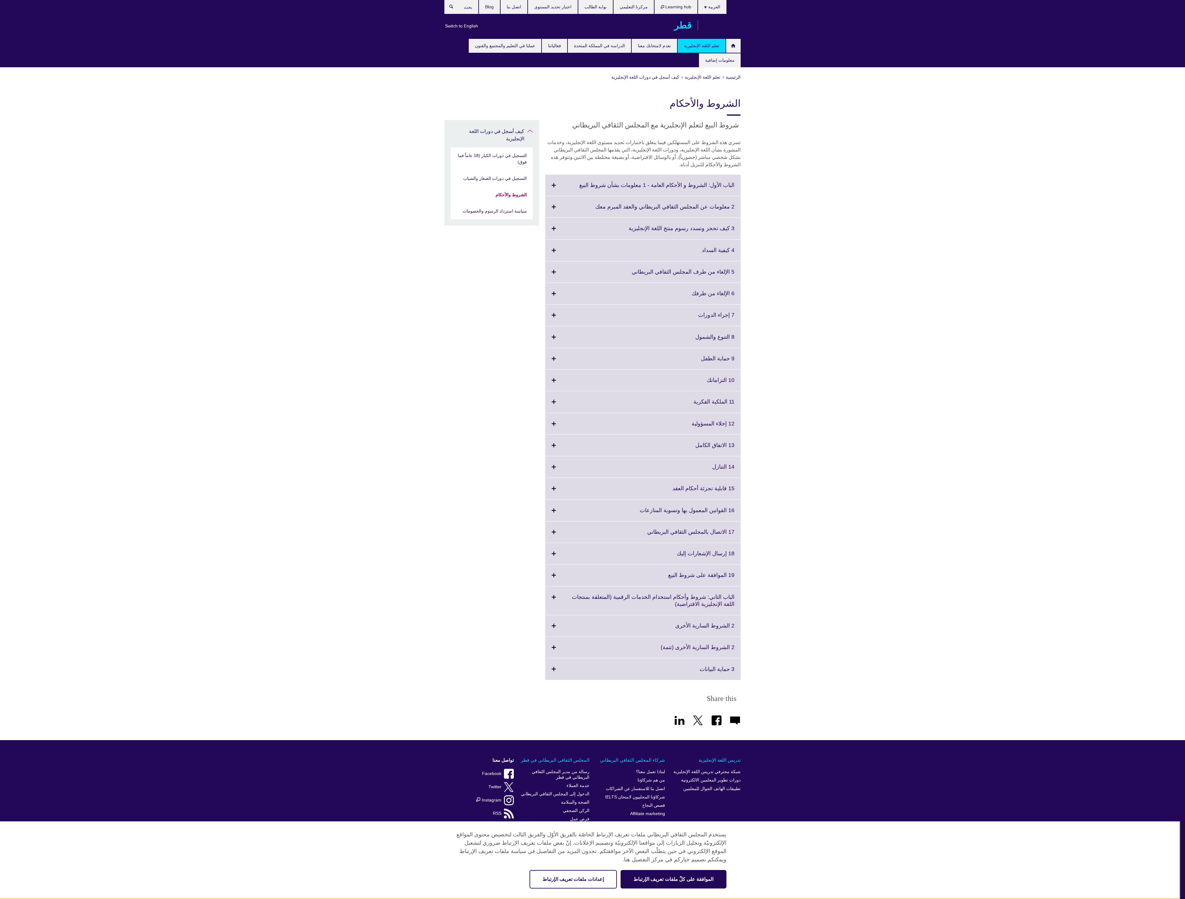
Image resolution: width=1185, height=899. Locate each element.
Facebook (491, 773)
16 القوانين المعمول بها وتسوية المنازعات (673, 514)
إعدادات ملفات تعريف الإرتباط (573, 879)
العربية (713, 6)
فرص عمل (579, 819)
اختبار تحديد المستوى (553, 6)
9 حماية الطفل (704, 362)
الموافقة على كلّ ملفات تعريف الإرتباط (673, 879)
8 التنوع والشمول (701, 341)
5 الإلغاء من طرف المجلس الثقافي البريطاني (669, 275)
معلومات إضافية (719, 60)
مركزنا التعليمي (634, 6)
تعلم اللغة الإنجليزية (701, 45)
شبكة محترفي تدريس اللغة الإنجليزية (707, 771)
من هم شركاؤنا (651, 780)
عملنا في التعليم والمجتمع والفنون (505, 45)
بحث (448, 8)
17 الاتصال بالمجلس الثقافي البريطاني (677, 535)
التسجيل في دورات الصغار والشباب (495, 178)
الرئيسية (733, 46)
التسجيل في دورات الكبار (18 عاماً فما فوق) (492, 158)
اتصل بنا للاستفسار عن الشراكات (635, 788)
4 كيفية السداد (704, 254)
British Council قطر (722, 25)
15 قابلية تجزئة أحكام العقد (689, 492)
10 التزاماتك (707, 384)
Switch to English (461, 25)
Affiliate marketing (647, 813)
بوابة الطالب (595, 6)
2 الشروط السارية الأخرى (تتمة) (684, 651)
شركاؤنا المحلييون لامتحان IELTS (635, 797)
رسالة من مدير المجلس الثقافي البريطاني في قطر (560, 774)
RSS (497, 813)
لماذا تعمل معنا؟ (650, 771)
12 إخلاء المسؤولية (699, 427)
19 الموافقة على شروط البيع (687, 579)
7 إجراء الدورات (702, 319)
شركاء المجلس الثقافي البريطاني (632, 760)
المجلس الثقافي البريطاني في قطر (555, 760)
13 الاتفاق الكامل (701, 449)
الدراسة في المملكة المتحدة (599, 45)
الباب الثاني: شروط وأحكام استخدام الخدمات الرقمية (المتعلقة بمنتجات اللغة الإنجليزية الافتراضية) (653, 604)
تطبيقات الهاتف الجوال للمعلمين (712, 788)
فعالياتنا (554, 45)
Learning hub (677, 6)
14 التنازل (709, 470)
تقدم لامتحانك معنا (654, 45)
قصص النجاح (653, 805)
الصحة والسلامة (575, 802)
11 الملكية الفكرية (700, 405)
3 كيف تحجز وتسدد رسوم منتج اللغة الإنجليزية (667, 232)
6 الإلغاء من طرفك (699, 297)
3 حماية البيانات (703, 673)
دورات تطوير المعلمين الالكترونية (711, 780)
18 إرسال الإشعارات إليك (692, 557)
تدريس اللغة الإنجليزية (720, 760)
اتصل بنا (514, 6)
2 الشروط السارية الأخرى (691, 629)
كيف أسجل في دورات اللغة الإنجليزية (496, 135)
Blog (489, 6)
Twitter (495, 787)
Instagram (490, 800)
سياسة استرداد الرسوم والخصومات (495, 211)
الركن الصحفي (576, 810)
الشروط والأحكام (511, 194)
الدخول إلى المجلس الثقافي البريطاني (555, 794)
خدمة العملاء (578, 785)
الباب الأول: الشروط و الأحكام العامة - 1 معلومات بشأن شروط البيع (643, 189)
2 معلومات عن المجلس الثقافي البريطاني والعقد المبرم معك (651, 210)
